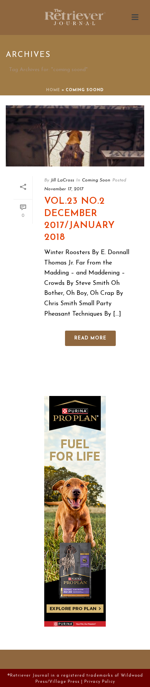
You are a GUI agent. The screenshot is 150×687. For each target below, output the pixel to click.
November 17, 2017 (63, 189)
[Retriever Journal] (75, 17)
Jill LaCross (62, 180)
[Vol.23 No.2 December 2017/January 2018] (75, 135)
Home (53, 90)
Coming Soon (96, 180)
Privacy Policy (99, 682)
